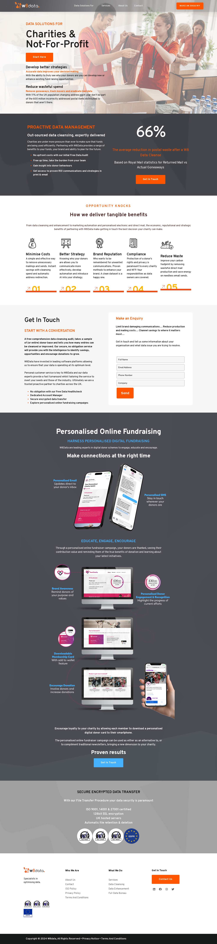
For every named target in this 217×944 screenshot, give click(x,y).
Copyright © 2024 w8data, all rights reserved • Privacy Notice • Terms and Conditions (76, 938)
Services (106, 5)
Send (125, 393)
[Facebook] (160, 889)
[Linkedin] (154, 889)
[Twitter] (172, 889)
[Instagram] (166, 889)
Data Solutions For (83, 5)
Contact (138, 5)
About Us (123, 5)
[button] (189, 6)
